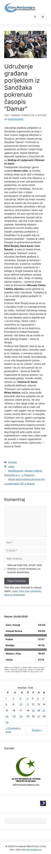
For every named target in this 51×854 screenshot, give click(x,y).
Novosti (12, 462)
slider (11, 466)
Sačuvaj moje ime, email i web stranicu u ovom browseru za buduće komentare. (24, 569)
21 (44, 710)
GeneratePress (33, 849)
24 (21, 716)
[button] (35, 17)
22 (7, 716)
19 (33, 710)
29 (7, 722)
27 (38, 716)
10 (21, 704)
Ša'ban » (37, 730)
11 (28, 704)
